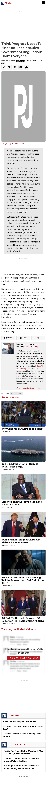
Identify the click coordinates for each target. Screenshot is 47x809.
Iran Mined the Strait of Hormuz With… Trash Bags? (19, 465)
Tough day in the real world (13, 143)
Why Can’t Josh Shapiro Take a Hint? (22, 428)
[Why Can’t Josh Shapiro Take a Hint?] (23, 413)
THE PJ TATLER (16, 393)
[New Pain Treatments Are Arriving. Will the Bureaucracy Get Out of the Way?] (23, 562)
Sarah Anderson (8, 545)
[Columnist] (9, 348)
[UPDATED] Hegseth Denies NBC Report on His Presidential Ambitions (22, 619)
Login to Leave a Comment (23, 658)
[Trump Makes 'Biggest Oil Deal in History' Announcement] (23, 524)
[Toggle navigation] (43, 3)
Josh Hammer (6, 507)
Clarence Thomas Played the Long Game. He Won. (21, 503)
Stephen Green (7, 469)
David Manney (6, 586)
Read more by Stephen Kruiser (30, 388)
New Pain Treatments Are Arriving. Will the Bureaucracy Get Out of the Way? (22, 580)
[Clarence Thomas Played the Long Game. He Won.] (23, 486)
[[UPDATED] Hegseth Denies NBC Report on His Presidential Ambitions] (23, 602)
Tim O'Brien (5, 431)
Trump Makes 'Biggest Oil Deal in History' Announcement (20, 541)
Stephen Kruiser (8, 61)
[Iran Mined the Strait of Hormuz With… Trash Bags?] (23, 448)
